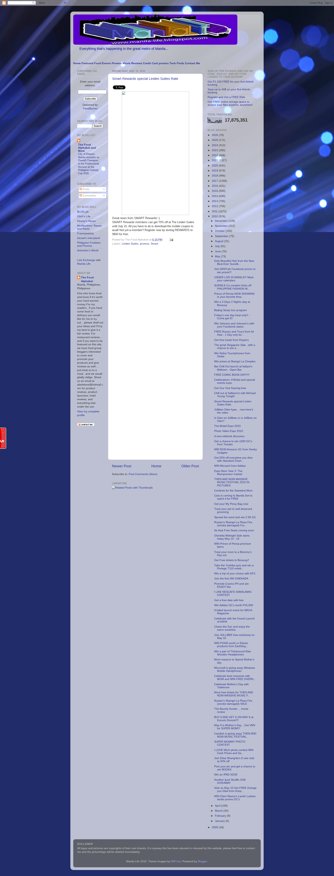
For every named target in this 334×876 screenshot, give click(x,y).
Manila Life (83, 263)
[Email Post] (170, 239)
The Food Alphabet (87, 279)
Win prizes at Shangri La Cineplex (235, 361)
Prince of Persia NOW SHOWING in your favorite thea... (234, 295)
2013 (215, 201)
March (219, 810)
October (220, 230)
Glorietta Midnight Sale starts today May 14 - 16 (232, 537)
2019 (215, 170)
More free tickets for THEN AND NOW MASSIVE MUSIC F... (233, 694)
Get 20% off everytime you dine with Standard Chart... (233, 459)
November (221, 225)
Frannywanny (85, 233)
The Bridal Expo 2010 (227, 426)
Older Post (190, 466)
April (218, 805)
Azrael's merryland (88, 238)
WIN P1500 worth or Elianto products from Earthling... (231, 645)
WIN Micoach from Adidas (230, 465)
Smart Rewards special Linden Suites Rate (145, 79)
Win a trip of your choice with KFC (235, 573)
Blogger (202, 861)
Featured (87, 63)
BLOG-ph (83, 211)
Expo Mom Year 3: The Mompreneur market (228, 473)
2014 (215, 196)
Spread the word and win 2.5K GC (235, 517)
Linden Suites (130, 243)
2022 (215, 155)
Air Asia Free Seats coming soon (234, 530)
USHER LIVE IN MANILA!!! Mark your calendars (234, 279)
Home (77, 63)
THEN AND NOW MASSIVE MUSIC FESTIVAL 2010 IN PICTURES (231, 482)
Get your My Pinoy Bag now (231, 503)
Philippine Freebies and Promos (89, 244)
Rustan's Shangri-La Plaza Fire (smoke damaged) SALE (233, 702)
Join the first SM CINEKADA (231, 578)
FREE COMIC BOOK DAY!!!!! (232, 374)
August (219, 241)
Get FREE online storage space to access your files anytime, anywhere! (230, 103)
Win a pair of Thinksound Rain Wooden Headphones (232, 653)
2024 (215, 145)
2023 (215, 150)
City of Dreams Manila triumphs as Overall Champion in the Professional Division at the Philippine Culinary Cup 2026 (88, 164)
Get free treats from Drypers (231, 340)
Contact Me (192, 63)
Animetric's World (87, 250)
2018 (215, 175)
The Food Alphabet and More (87, 147)
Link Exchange (86, 260)
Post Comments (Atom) (143, 474)
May (218, 256)
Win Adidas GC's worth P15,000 (233, 605)
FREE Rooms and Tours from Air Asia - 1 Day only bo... (234, 333)
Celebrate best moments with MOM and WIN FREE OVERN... (235, 678)
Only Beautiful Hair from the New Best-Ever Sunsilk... (234, 262)
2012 (215, 206)
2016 (215, 185)
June (218, 251)
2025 (215, 140)
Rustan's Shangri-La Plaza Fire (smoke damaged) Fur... (233, 524)
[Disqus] (155, 300)
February (221, 815)
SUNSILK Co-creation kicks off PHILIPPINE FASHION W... (232, 287)
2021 (215, 160)
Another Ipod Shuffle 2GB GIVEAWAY (229, 781)
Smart (154, 243)
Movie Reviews (132, 63)
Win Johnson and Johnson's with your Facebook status (234, 325)
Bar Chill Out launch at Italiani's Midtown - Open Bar (233, 368)
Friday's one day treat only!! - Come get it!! (232, 317)
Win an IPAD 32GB (225, 774)
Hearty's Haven (86, 221)
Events (106, 63)
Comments (89, 195)
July (218, 246)
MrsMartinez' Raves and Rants (89, 227)
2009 (215, 827)
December (221, 220)
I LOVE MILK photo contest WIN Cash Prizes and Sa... (233, 752)
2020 (215, 165)
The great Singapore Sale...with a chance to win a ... (234, 347)
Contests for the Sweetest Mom (233, 490)
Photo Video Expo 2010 (228, 431)
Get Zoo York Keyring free (230, 388)
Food (97, 63)
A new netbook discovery (229, 436)
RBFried (176, 861)
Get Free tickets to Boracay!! (231, 560)
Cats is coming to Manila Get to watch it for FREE (233, 497)
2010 (215, 216)
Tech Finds (177, 63)
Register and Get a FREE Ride (226, 97)
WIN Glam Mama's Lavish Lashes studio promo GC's (235, 798)
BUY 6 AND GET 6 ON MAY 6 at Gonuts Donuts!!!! (233, 719)
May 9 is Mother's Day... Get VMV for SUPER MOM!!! (234, 727)
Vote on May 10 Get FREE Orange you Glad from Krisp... (235, 789)
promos (144, 243)
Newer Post (121, 466)
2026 (215, 135)
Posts (85, 189)
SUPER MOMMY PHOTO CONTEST (229, 743)
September (222, 236)
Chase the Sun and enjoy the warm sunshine (232, 628)
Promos (117, 63)
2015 (215, 190)
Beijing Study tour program (230, 310)
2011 (215, 211)
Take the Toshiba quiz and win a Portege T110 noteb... (234, 567)
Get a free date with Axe (229, 600)
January (220, 821)
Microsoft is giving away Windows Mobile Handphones (234, 669)
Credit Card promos (156, 63)
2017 (215, 180)
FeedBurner (90, 108)
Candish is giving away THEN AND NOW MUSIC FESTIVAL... (235, 735)
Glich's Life (83, 216)
